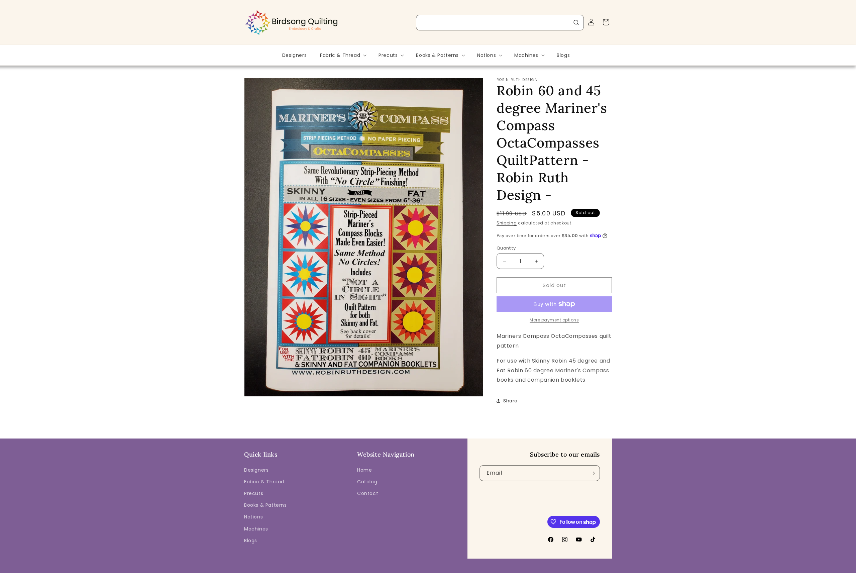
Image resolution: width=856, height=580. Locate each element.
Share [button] (510, 400)
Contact (367, 493)
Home (364, 470)
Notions (253, 516)
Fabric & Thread (264, 481)
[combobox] (499, 22)
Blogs (250, 540)
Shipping (507, 223)
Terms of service (470, 575)
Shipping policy (510, 575)
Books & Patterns (265, 505)
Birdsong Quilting (317, 575)
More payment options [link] (554, 320)
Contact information (553, 575)
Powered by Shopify (357, 575)
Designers (256, 470)
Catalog (367, 481)
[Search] (576, 22)
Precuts (253, 493)
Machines (256, 528)
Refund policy (397, 575)
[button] (342, 55)
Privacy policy (432, 575)
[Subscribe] (592, 473)
